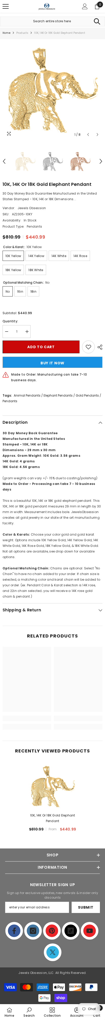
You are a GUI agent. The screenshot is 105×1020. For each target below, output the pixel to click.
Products (22, 33)
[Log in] (85, 6)
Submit (85, 907)
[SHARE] (98, 347)
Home (6, 33)
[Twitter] (52, 952)
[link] (27, 718)
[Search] (97, 21)
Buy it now (52, 363)
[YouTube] (89, 931)
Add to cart (41, 346)
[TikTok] (71, 931)
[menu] (6, 6)
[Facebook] (14, 931)
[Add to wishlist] (88, 347)
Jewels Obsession (32, 208)
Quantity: (10, 321)
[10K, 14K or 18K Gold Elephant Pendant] (52, 786)
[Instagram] (33, 931)
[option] (52, 89)
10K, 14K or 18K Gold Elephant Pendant (52, 818)
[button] (88, 134)
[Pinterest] (52, 931)
